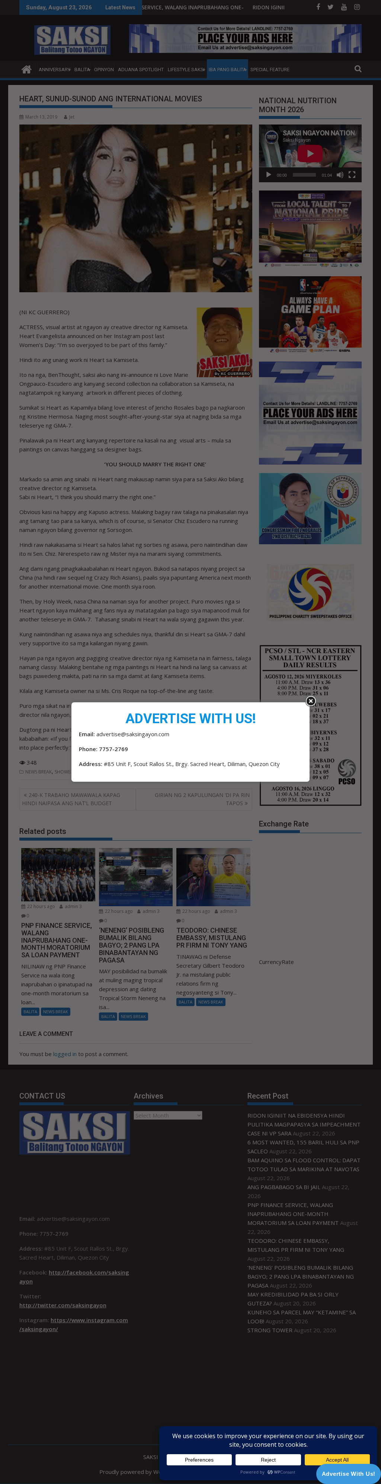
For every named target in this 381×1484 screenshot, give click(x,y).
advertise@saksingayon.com (132, 734)
